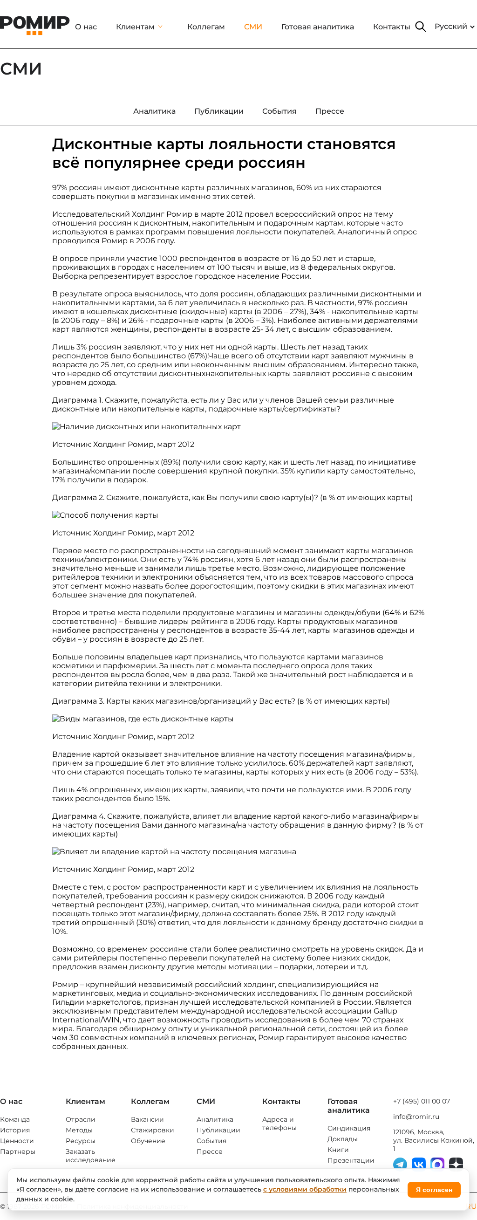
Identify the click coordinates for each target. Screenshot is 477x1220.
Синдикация (348, 1128)
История (15, 1130)
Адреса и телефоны (279, 1123)
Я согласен (434, 1189)
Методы (79, 1130)
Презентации (351, 1160)
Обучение (148, 1141)
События (211, 1141)
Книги (338, 1149)
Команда (15, 1119)
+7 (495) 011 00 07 (421, 1101)
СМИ (253, 26)
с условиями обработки (305, 1189)
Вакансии (147, 1119)
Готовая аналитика (317, 26)
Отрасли (80, 1119)
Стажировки (152, 1130)
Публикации (218, 1130)
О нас (86, 26)
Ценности (17, 1141)
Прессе (210, 1151)
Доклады (342, 1139)
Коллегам (206, 26)
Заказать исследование (91, 1155)
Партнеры (17, 1151)
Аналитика (215, 1119)
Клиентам (135, 26)
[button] (420, 26)
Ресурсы (80, 1141)
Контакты (391, 26)
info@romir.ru (416, 1116)
